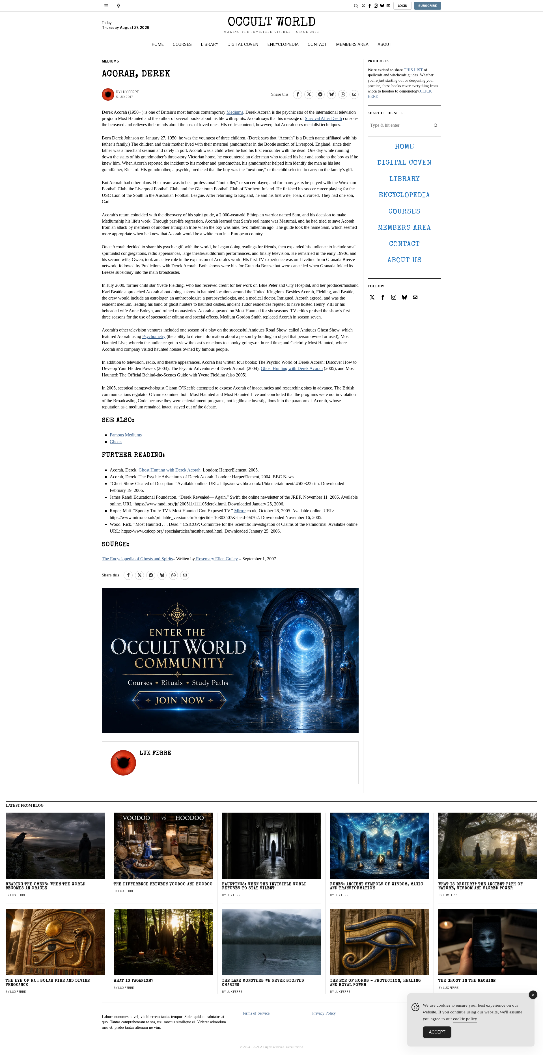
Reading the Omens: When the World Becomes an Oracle (45, 887)
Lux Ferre (130, 92)
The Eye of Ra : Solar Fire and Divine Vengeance (48, 983)
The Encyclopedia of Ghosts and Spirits (137, 558)
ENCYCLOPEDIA (404, 195)
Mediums (110, 61)
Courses (405, 212)
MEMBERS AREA (404, 228)
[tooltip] (363, 5)
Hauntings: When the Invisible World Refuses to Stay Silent (264, 887)
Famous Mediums (126, 434)
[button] (435, 125)
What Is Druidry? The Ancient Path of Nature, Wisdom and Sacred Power (480, 887)
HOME (404, 146)
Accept (437, 1032)
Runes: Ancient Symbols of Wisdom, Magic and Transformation (376, 887)
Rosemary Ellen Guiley (216, 558)
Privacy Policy (324, 1013)
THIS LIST (413, 70)
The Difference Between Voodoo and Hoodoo (163, 884)
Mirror (239, 510)
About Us (404, 260)
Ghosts (116, 441)
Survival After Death (323, 118)
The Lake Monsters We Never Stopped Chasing (263, 983)
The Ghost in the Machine (467, 981)
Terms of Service (256, 1013)
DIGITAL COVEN (404, 163)
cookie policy (465, 1019)
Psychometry (153, 336)
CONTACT (404, 244)
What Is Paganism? (133, 981)
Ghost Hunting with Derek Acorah (292, 368)
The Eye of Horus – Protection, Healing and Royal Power (375, 983)
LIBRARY (404, 179)
